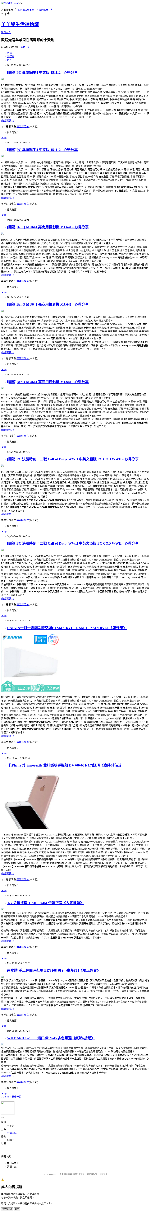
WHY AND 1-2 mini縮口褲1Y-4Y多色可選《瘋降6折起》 (51, 1038)
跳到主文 (6, 32)
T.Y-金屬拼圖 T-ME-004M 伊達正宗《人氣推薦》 (45, 903)
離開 (17, 1209)
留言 (26, 126)
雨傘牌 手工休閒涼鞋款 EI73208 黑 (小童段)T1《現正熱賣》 (53, 970)
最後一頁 (16, 1096)
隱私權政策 (92, 1174)
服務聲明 (103, 1174)
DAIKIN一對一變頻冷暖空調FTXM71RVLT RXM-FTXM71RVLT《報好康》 (67, 628)
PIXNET (53, 1174)
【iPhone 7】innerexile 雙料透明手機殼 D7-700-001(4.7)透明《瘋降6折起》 (65, 765)
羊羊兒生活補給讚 (20, 24)
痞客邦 (20, 126)
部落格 (10, 56)
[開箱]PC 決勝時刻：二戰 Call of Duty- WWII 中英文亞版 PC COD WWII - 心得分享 (73, 459)
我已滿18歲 (7, 1209)
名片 (9, 60)
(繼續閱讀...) (7, 120)
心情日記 (25, 47)
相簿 (9, 53)
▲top (3, 137)
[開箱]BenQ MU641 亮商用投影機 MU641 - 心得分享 (48, 227)
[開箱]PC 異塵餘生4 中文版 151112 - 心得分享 (42, 72)
